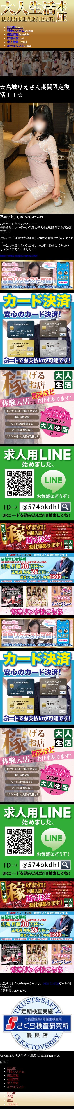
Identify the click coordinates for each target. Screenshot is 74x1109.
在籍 (10, 1096)
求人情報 (13, 1082)
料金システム (15, 1071)
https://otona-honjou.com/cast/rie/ (19, 255)
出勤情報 (13, 1075)
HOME (11, 1068)
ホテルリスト (15, 1086)
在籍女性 (13, 1079)
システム (13, 1104)
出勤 (10, 1100)
